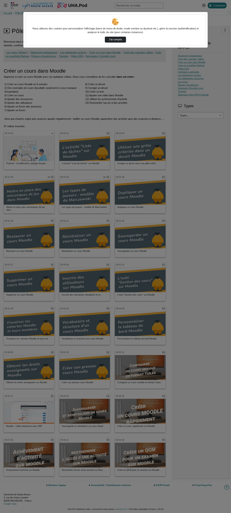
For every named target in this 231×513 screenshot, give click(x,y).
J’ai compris (115, 39)
